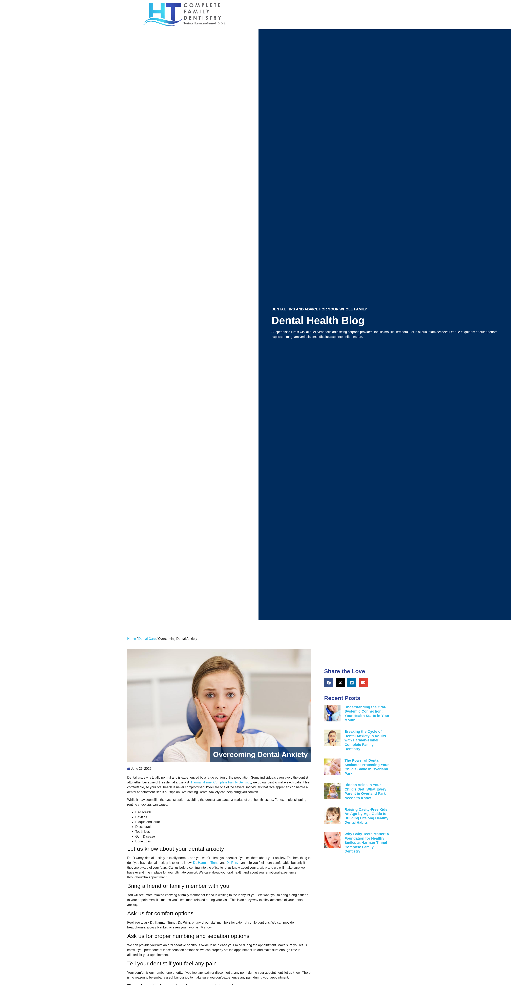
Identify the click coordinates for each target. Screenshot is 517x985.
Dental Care (147, 638)
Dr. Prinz (232, 862)
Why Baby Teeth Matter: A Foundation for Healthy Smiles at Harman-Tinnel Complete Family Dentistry (367, 842)
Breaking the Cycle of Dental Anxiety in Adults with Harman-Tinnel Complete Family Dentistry (365, 740)
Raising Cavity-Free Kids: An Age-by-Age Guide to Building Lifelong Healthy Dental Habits (367, 816)
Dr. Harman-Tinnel (206, 862)
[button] (328, 682)
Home (131, 638)
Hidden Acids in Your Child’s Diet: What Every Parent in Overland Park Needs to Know (365, 791)
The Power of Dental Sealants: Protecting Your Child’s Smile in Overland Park (367, 767)
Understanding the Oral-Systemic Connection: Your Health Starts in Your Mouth (367, 713)
